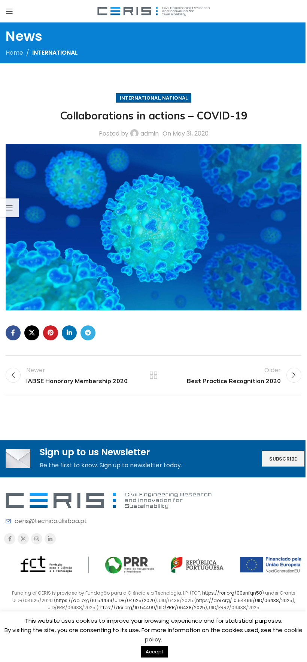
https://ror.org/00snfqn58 (232, 593)
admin (149, 133)
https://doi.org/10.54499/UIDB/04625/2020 (105, 600)
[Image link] (109, 500)
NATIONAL (175, 98)
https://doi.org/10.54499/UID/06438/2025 (244, 600)
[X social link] (31, 332)
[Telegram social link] (87, 332)
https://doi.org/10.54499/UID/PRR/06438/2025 (151, 607)
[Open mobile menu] (9, 11)
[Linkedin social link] (69, 332)
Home (14, 52)
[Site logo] (153, 10)
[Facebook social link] (13, 332)
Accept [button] (154, 651)
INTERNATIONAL (55, 52)
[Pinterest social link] (50, 332)
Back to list (153, 375)
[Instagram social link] (36, 538)
